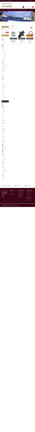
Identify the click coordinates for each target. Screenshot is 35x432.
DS (3, 73)
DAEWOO (4, 65)
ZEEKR (2, 179)
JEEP (3, 99)
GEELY (2, 81)
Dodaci (3, 75)
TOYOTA (4, 167)
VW (3, 175)
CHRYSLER (4, 55)
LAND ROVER (4, 107)
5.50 (2, 37)
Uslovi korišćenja (20, 194)
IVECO (4, 93)
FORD (4, 79)
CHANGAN (3, 49)
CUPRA (4, 61)
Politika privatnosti (20, 195)
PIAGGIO (3, 138)
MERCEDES (4, 122)
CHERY (2, 51)
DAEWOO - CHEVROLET (4, 67)
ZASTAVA (4, 177)
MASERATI (3, 118)
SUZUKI (4, 163)
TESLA (2, 165)
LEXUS (4, 111)
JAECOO (3, 95)
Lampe (3, 115)
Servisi (19, 196)
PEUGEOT (4, 136)
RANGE (4, 142)
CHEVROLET (4, 53)
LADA (4, 103)
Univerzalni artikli (4, 171)
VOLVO (4, 173)
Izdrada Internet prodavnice (4, 205)
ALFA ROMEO (4, 39)
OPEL (4, 134)
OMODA (3, 132)
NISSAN (4, 130)
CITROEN (4, 57)
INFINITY (3, 89)
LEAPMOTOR (3, 109)
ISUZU (4, 91)
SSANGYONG (4, 159)
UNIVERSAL (4, 169)
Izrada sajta (8, 205)
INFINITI (4, 87)
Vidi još (3, 196)
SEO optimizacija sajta (17, 205)
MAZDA (4, 120)
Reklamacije (20, 197)
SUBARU (4, 161)
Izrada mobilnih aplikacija (12, 205)
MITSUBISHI (4, 128)
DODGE (4, 71)
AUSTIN (4, 43)
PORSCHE (4, 140)
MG (2, 124)
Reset (3, 32)
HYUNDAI (4, 85)
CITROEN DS (3, 59)
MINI (3, 126)
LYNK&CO (3, 113)
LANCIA (4, 105)
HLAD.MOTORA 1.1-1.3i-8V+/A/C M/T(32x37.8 (13, 40)
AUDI (3, 41)
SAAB (4, 150)
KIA (3, 101)
